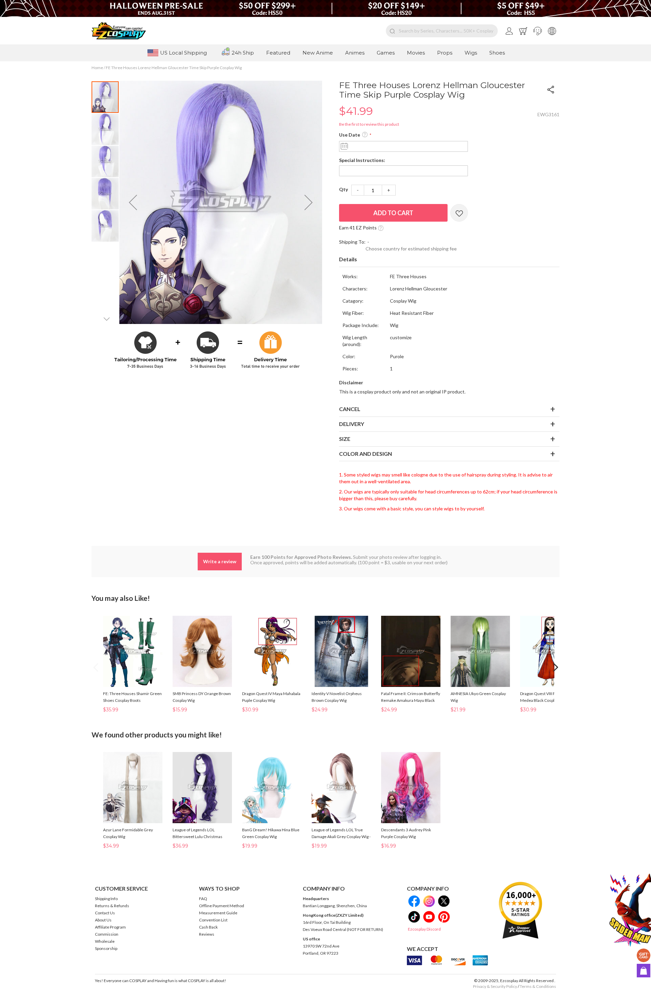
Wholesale (105, 941)
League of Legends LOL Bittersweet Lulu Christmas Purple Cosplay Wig (197, 836)
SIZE (344, 438)
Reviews (206, 934)
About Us (103, 919)
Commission (106, 934)
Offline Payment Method (221, 905)
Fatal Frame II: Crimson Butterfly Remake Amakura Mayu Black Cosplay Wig (410, 700)
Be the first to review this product (369, 124)
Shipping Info (106, 898)
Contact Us (105, 912)
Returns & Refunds (112, 905)
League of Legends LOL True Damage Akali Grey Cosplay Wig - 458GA (341, 836)
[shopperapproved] (520, 910)
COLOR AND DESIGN (365, 453)
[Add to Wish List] (459, 213)
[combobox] (442, 30)
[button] (538, 31)
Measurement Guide (218, 912)
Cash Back (208, 927)
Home (97, 67)
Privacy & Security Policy (495, 986)
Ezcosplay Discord (424, 929)
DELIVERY (351, 424)
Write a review (219, 561)
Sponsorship (106, 948)
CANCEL (349, 409)
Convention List (213, 919)
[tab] (449, 259)
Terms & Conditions (538, 986)
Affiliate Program (110, 927)
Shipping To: (352, 242)
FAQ (203, 898)
